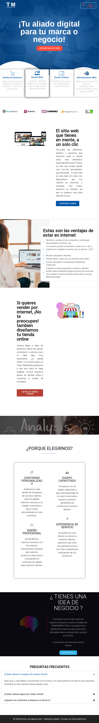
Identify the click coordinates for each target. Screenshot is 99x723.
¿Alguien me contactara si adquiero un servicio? (27, 700)
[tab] (49, 674)
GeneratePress (79, 719)
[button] (88, 5)
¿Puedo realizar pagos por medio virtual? (24, 694)
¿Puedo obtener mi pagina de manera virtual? (26, 674)
